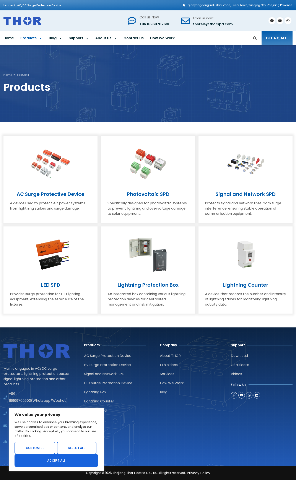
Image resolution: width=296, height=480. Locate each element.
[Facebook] (271, 20)
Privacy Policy (198, 472)
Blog (53, 38)
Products (28, 38)
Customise (35, 448)
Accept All (56, 460)
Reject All (76, 448)
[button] (255, 38)
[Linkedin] (257, 395)
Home (8, 38)
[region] (56, 439)
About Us (103, 38)
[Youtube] (279, 20)
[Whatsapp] (288, 20)
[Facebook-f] (234, 395)
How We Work (162, 38)
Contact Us (134, 38)
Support (76, 38)
